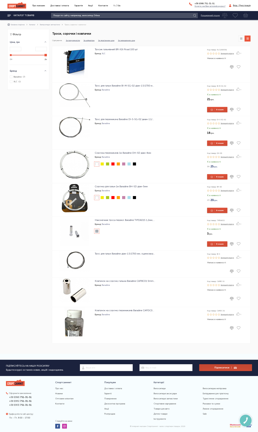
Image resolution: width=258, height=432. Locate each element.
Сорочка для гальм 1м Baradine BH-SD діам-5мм (121, 186)
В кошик (219, 109)
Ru (114, 5)
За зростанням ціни (106, 40)
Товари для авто (162, 409)
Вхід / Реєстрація (242, 5)
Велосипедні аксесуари (165, 394)
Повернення (110, 399)
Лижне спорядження (213, 409)
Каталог (32, 25)
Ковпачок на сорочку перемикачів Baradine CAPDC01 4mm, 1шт (125, 310)
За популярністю (73, 40)
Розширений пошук (210, 15)
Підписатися (223, 367)
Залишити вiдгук (227, 53)
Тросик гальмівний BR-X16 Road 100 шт (116, 49)
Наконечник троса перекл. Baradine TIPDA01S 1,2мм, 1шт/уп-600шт (125, 220)
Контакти (103, 5)
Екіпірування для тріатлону (216, 394)
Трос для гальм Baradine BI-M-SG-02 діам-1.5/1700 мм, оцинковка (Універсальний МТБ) (125, 86)
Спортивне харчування (165, 404)
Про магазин (38, 5)
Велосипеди (160, 389)
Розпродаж (109, 414)
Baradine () (19, 77)
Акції (90, 5)
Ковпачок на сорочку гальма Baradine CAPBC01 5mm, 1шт (125, 281)
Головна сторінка (18, 25)
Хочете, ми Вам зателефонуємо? (210, 6)
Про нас (59, 389)
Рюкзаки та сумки (211, 404)
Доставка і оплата (59, 5)
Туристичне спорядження (215, 399)
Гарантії (108, 394)
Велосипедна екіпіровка (214, 389)
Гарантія (78, 5)
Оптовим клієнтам (64, 399)
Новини (59, 394)
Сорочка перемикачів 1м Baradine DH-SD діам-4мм (123, 153)
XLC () (17, 81)
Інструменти (160, 419)
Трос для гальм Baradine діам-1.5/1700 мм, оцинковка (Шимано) (125, 254)
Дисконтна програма (114, 404)
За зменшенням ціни (126, 40)
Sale (205, 414)
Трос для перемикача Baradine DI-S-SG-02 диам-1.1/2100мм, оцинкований (125, 119)
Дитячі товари (160, 414)
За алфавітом (89, 40)
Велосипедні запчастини (50, 25)
